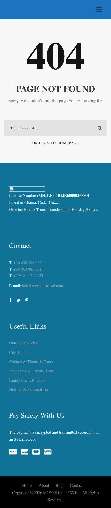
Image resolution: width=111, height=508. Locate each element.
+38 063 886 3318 (28, 269)
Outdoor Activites (23, 342)
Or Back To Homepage (55, 142)
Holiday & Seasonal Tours (30, 389)
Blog (60, 485)
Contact (76, 485)
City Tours (17, 352)
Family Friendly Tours (27, 380)
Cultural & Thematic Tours (31, 361)
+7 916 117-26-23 (28, 275)
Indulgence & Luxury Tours (32, 370)
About (44, 485)
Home (27, 485)
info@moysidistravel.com (42, 285)
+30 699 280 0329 (28, 262)
